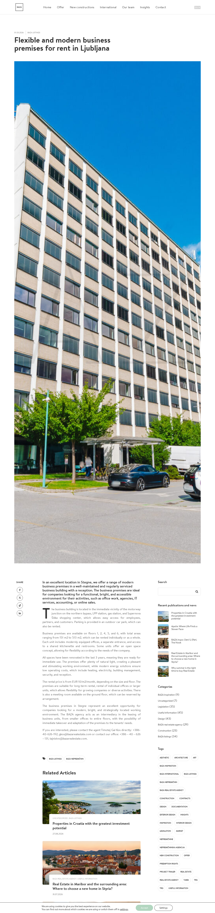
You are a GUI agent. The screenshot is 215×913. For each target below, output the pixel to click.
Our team (128, 7)
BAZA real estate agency (170, 724)
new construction (169, 855)
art (194, 757)
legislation (165, 831)
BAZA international (169, 774)
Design (161, 718)
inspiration (165, 823)
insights (184, 814)
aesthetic (164, 757)
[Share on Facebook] (20, 590)
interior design (183, 823)
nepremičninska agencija (172, 847)
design (163, 806)
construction (167, 798)
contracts (184, 798)
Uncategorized (165, 700)
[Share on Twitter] (20, 598)
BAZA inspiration (166, 694)
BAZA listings (55, 758)
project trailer (167, 871)
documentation (179, 806)
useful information (178, 888)
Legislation (163, 706)
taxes (186, 880)
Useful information (167, 712)
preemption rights (169, 863)
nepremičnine (166, 839)
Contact (161, 7)
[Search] (196, 591)
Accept (144, 907)
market (179, 831)
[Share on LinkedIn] (20, 613)
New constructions (82, 7)
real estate (185, 871)
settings (124, 909)
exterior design (167, 814)
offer (187, 855)
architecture (181, 757)
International (108, 7)
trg (196, 880)
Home (47, 7)
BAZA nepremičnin (74, 758)
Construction (164, 730)
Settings (163, 907)
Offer (60, 7)
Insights (145, 7)
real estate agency (169, 880)
